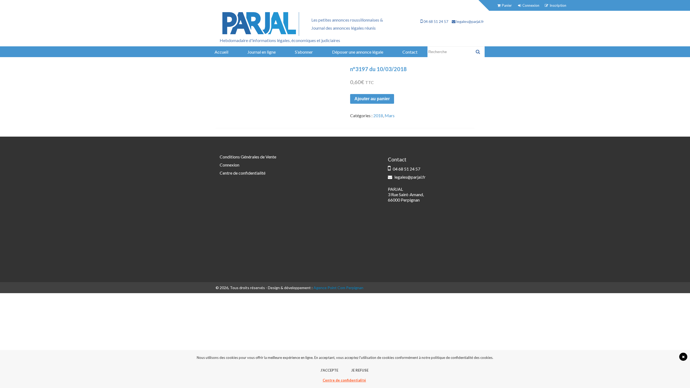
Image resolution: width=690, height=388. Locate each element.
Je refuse (359, 370)
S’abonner (304, 51)
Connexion (229, 164)
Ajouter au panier (372, 98)
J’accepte (329, 370)
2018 (378, 115)
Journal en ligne (261, 51)
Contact (410, 51)
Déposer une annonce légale (357, 51)
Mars (390, 115)
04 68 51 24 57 (435, 21)
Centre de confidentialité (242, 172)
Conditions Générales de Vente (248, 156)
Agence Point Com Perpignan (338, 287)
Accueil (221, 51)
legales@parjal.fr (470, 21)
